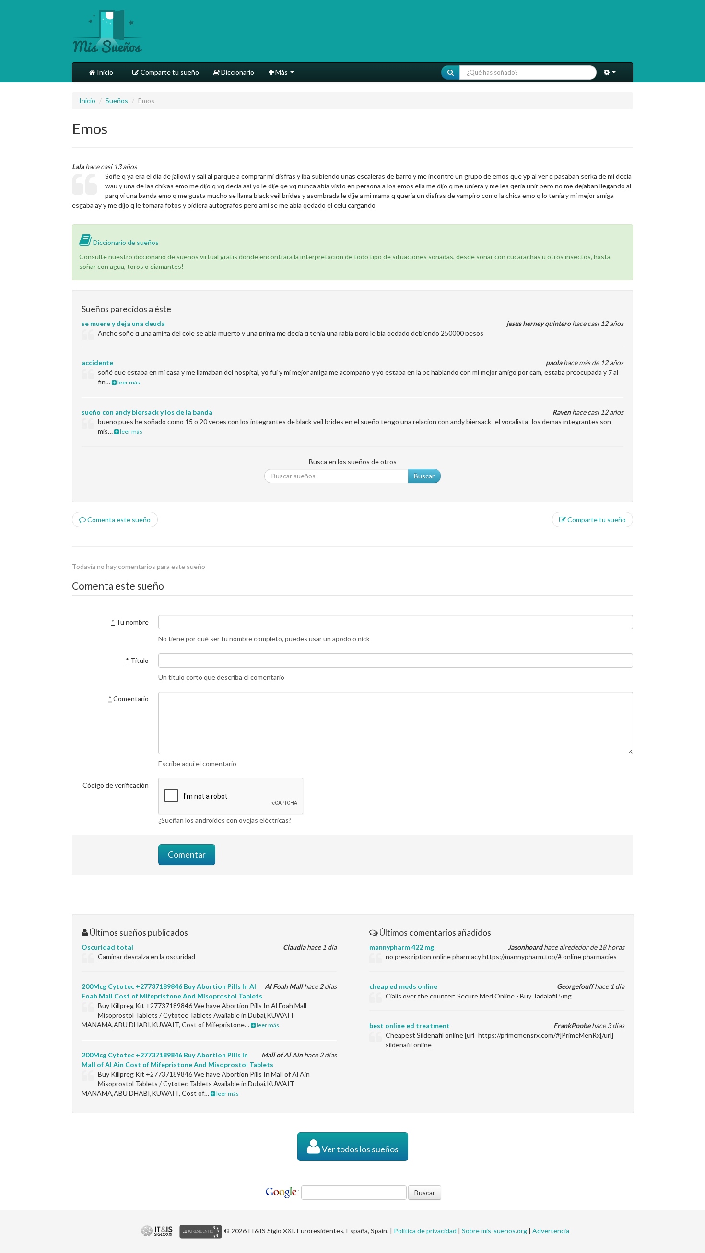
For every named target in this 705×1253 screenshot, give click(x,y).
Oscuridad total (107, 947)
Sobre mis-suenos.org (494, 1231)
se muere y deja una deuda (123, 323)
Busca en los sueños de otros (353, 461)
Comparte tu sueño (169, 72)
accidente (97, 363)
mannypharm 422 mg (401, 947)
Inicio (104, 72)
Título (137, 660)
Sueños (117, 100)
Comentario (128, 699)
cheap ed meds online (403, 986)
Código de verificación (115, 785)
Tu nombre (130, 622)
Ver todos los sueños (359, 1149)
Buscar (424, 476)
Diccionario (237, 72)
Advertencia (550, 1231)
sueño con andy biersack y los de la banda (147, 412)
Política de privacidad (425, 1231)
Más (281, 72)
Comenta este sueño (118, 519)
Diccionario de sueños (125, 242)
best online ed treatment (409, 1025)
